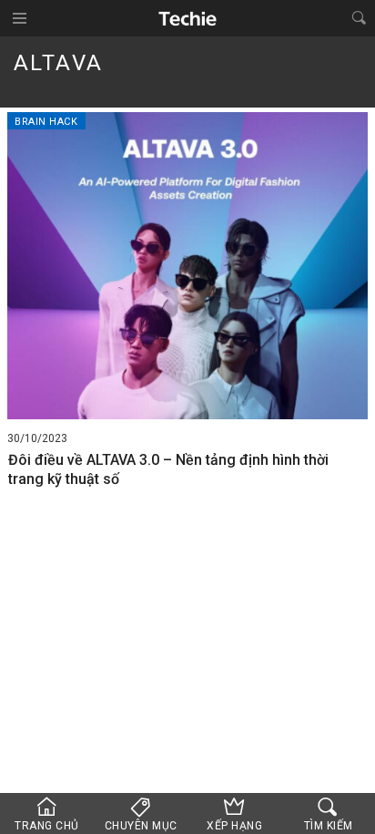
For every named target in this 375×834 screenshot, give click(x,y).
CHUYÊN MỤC (141, 825)
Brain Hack (46, 122)
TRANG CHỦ (47, 825)
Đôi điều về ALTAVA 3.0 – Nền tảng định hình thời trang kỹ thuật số (168, 469)
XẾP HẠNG (234, 825)
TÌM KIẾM (328, 825)
